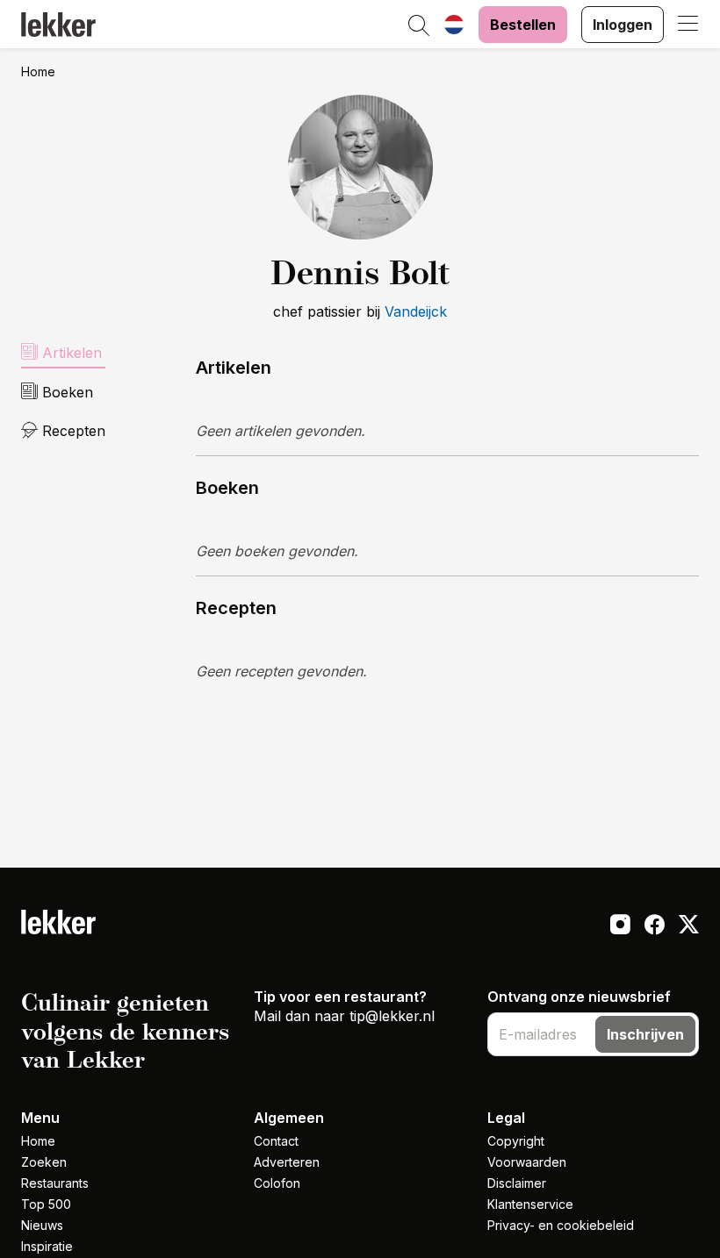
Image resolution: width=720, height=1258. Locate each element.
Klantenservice (530, 1204)
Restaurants (55, 1183)
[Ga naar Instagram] (620, 926)
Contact (276, 1140)
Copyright (515, 1140)
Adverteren (287, 1161)
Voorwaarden (526, 1161)
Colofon (277, 1183)
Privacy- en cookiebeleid (560, 1225)
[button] (418, 26)
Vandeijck (416, 311)
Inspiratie (47, 1246)
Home (38, 71)
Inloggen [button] (622, 24)
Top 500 (46, 1204)
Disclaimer (516, 1183)
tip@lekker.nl (392, 1016)
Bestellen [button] (523, 24)
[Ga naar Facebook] (654, 926)
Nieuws (42, 1225)
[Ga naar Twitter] (689, 926)
